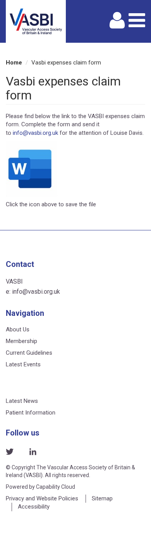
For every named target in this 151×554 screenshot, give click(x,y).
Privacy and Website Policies (42, 498)
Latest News (22, 400)
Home (14, 62)
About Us (17, 329)
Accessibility (34, 506)
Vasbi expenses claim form (66, 62)
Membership (21, 341)
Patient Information (30, 412)
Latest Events (23, 364)
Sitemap (102, 498)
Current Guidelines (29, 352)
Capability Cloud (55, 487)
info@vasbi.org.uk (35, 132)
